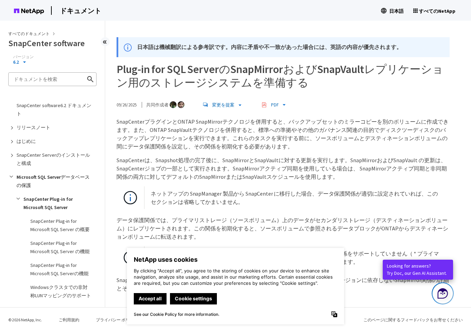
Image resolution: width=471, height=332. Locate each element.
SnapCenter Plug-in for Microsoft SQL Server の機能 (60, 247)
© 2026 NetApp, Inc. (25, 319)
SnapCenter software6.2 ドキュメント (54, 109)
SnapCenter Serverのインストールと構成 (53, 159)
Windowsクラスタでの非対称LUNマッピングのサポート (60, 291)
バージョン (23, 57)
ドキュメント (80, 10)
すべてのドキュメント (29, 33)
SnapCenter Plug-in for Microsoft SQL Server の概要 (60, 225)
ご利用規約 (69, 319)
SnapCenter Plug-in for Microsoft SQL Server (48, 203)
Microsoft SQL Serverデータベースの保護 (53, 181)
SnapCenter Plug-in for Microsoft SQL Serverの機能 (59, 269)
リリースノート (33, 127)
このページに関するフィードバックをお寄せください (413, 319)
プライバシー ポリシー (117, 319)
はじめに (26, 141)
